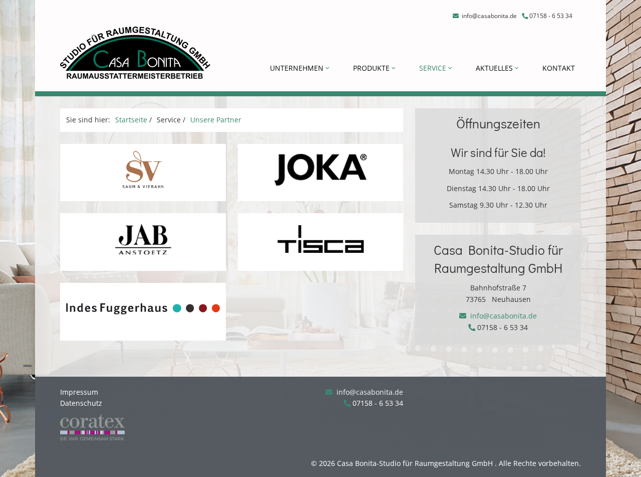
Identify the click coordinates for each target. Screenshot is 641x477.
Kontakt (558, 68)
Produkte (372, 68)
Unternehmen (298, 68)
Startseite (131, 119)
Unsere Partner (215, 119)
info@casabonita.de (488, 16)
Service (433, 68)
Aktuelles (495, 68)
